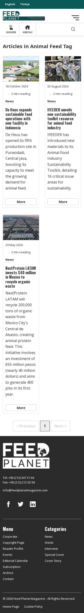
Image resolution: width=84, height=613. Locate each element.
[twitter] (20, 508)
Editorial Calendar (15, 561)
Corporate (10, 536)
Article (49, 542)
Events (7, 555)
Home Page (11, 606)
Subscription (12, 567)
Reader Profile (13, 548)
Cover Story (53, 561)
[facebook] (8, 508)
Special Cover (54, 555)
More (21, 202)
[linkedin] (32, 508)
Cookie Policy (33, 606)
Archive (8, 573)
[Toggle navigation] (75, 17)
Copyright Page (13, 542)
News (9, 101)
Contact (8, 579)
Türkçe (25, 4)
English (10, 4)
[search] (73, 29)
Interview (51, 548)
